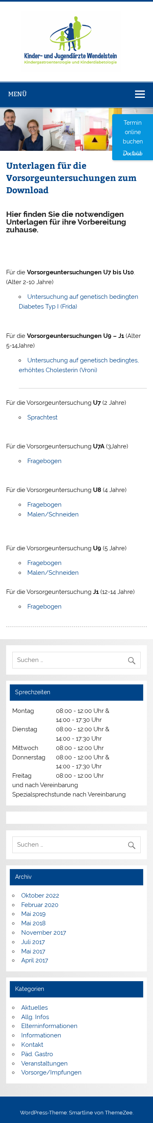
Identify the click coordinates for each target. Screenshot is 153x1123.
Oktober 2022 (40, 895)
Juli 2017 (33, 942)
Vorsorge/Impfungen (51, 1072)
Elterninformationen (49, 1026)
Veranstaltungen (44, 1063)
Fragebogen (44, 461)
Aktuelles (34, 1007)
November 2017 (43, 932)
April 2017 (34, 960)
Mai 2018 (33, 923)
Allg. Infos (35, 1017)
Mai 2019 (33, 914)
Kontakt (32, 1044)
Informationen (41, 1035)
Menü (17, 94)
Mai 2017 (33, 951)
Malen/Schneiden (53, 514)
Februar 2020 (39, 905)
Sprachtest (42, 417)
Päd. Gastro (37, 1054)
